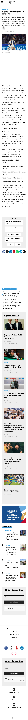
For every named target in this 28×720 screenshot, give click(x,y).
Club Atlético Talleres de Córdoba (13, 223)
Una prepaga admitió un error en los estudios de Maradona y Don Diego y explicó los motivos (13, 460)
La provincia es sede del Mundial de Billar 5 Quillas (12, 366)
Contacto (14, 637)
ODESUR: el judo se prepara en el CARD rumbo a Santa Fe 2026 (14, 395)
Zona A (18, 244)
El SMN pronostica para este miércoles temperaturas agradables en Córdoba (11, 565)
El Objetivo (9, 28)
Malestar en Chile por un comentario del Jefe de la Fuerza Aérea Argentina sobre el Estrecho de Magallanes (11, 536)
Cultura (7, 545)
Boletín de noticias (15, 590)
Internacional (9, 530)
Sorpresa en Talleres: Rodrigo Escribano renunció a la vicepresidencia (11, 307)
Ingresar (14, 640)
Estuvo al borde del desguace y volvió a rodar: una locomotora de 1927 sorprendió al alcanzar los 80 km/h (11, 551)
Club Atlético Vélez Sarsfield (12, 229)
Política (7, 573)
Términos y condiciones (14, 629)
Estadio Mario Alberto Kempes (13, 239)
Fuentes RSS (14, 631)
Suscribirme (14, 602)
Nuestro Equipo (14, 634)
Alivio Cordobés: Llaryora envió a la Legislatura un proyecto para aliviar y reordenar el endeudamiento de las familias (13, 294)
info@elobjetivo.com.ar (14, 707)
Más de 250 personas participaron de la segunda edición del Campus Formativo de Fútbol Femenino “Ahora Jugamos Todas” (14, 427)
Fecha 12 (10, 244)
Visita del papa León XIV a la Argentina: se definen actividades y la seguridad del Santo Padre (11, 579)
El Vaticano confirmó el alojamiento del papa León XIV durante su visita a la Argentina (12, 301)
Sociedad (7, 560)
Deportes (5, 9)
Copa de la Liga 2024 (14, 234)
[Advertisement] (14, 69)
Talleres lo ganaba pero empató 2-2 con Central (11, 491)
